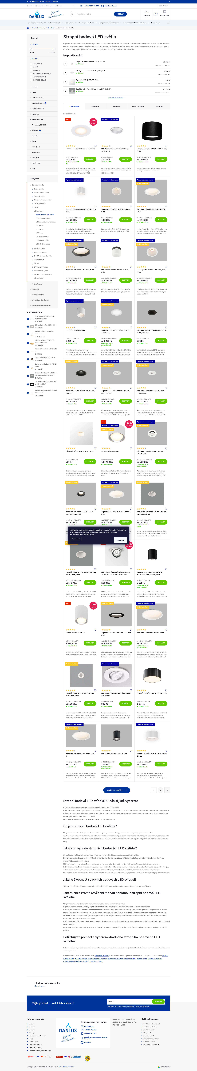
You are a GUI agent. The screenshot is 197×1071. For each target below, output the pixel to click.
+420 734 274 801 (90, 1034)
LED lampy (39, 233)
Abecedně (159, 106)
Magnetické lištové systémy (43, 274)
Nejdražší (116, 106)
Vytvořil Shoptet (165, 1067)
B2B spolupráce (34, 1042)
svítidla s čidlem (97, 961)
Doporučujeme (74, 106)
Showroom (39, 6)
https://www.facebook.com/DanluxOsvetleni (95, 1038)
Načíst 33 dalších (115, 790)
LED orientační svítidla (43, 218)
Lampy (36, 207)
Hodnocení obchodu (35, 1045)
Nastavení (76, 539)
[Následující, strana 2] (160, 790)
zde (92, 535)
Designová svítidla (40, 204)
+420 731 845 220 (90, 1030)
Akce (35, 67)
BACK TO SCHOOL (52, 1)
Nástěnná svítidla (39, 249)
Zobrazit (90, 159)
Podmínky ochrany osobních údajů (40, 1051)
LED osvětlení (38, 211)
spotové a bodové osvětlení (97, 959)
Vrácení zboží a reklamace (37, 1036)
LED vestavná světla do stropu (46, 222)
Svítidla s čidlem (39, 260)
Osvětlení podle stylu (150, 1027)
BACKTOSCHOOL (39, 80)
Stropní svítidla (39, 189)
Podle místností (37, 284)
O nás (31, 1039)
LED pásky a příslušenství (40, 300)
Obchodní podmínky (35, 1048)
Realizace (49, 6)
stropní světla (142, 959)
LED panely (39, 226)
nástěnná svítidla (130, 959)
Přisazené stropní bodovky (42, 200)
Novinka (36, 70)
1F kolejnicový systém (41, 267)
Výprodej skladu (39, 278)
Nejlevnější (95, 106)
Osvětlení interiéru (38, 185)
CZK (164, 6)
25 (167, 790)
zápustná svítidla (81, 959)
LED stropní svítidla (42, 237)
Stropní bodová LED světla (45, 215)
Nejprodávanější (138, 106)
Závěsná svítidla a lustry (41, 193)
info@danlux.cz (89, 1026)
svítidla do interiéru (102, 956)
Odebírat (158, 1002)
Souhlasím (120, 540)
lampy (110, 959)
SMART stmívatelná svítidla (43, 256)
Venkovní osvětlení (38, 295)
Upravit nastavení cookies (66, 1067)
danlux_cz (87, 1042)
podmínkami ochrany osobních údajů (138, 1007)
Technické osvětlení (40, 252)
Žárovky (36, 263)
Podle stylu (35, 289)
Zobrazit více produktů (115, 98)
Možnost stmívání (39, 77)
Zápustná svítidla (39, 196)
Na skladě (37, 64)
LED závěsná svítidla (42, 240)
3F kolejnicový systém (41, 271)
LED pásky (39, 229)
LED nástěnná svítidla (43, 244)
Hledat (120, 14)
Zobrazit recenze (40, 986)
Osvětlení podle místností (151, 1024)
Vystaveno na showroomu (41, 73)
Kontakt (29, 6)
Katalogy (58, 6)
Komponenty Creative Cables (41, 305)
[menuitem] (37, 23)
